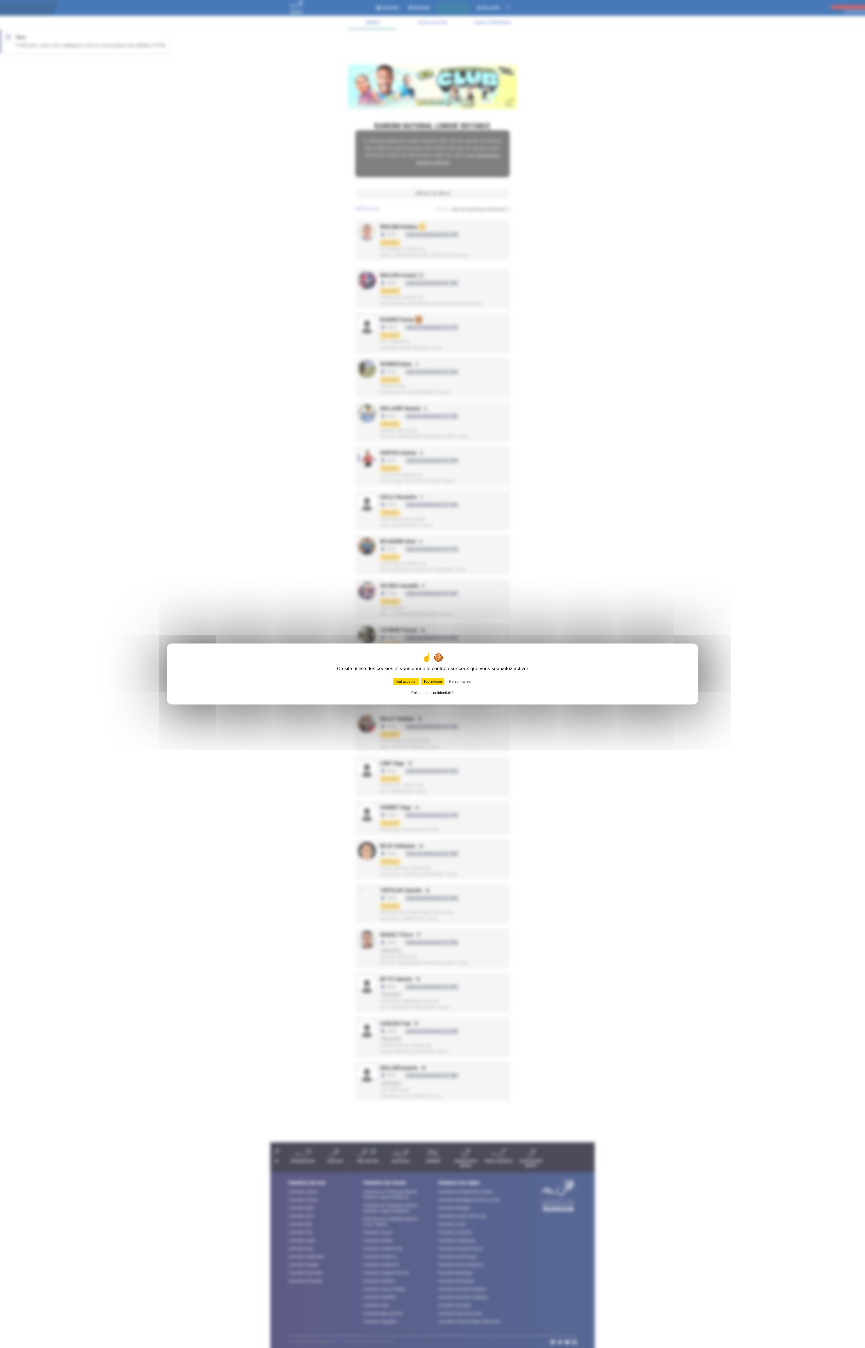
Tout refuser (432, 681)
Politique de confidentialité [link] (432, 693)
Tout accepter (406, 681)
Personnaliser (460, 681)
